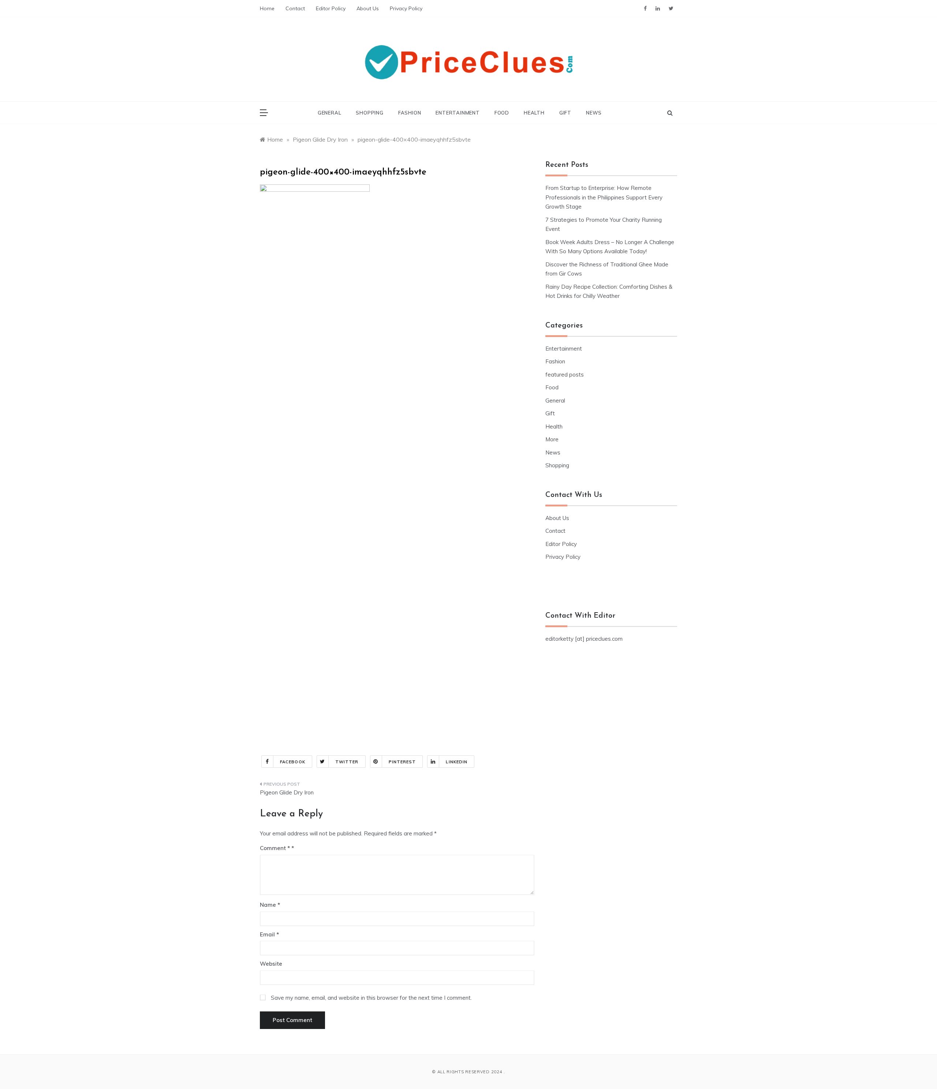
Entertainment (457, 113)
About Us (367, 8)
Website (271, 963)
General (329, 113)
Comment (275, 848)
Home (267, 8)
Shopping (369, 113)
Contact (295, 8)
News (594, 113)
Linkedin (456, 761)
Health (534, 113)
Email (269, 934)
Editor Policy (331, 8)
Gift (565, 113)
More (552, 439)
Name (270, 904)
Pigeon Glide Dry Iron (287, 792)
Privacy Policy (406, 8)
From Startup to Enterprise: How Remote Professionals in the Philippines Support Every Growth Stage (603, 197)
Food (501, 113)
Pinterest (402, 761)
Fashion (409, 113)
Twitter (347, 761)
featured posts (564, 374)
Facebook (292, 761)
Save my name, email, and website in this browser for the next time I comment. (371, 997)
